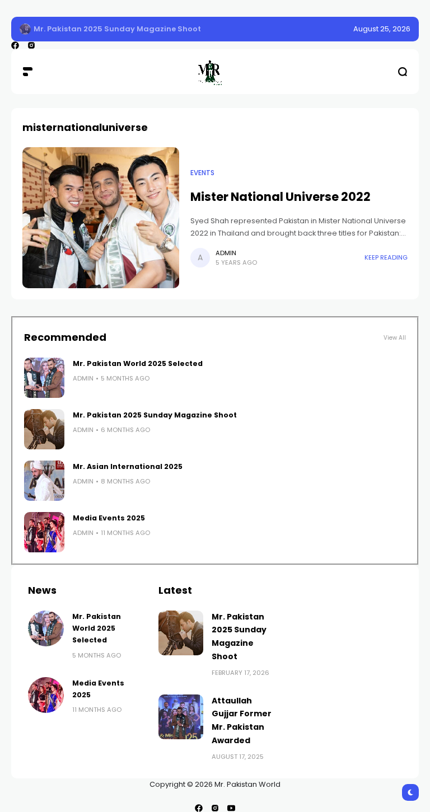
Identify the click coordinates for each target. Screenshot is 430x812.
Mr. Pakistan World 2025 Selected (138, 363)
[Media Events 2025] (44, 532)
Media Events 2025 (109, 518)
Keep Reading (386, 257)
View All (395, 338)
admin (226, 252)
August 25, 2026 (381, 29)
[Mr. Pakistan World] (215, 72)
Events (202, 172)
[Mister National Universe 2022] (100, 217)
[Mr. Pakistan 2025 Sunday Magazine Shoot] (25, 29)
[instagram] (31, 45)
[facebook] (15, 45)
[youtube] (231, 808)
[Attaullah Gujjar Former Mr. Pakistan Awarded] (180, 716)
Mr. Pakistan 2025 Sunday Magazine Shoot (117, 29)
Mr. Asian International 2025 (128, 466)
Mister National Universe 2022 (280, 197)
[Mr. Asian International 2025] (44, 481)
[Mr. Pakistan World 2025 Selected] (44, 378)
